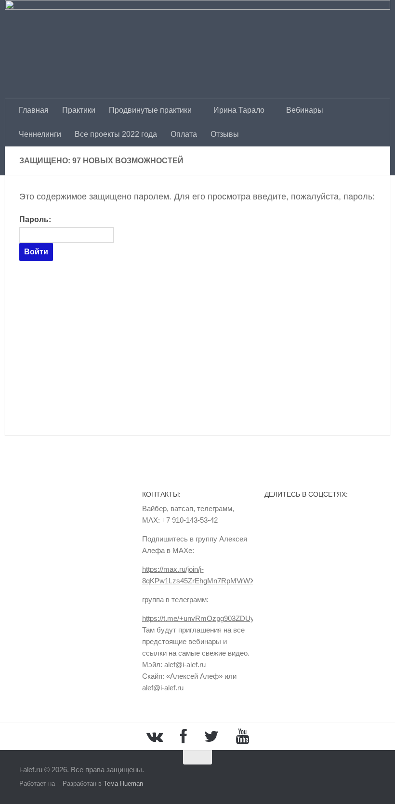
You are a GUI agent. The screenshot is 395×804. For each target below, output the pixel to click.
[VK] (154, 736)
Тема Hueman (123, 783)
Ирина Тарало (238, 110)
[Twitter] (211, 736)
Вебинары (304, 110)
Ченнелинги (40, 134)
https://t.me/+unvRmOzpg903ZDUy (198, 618)
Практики (78, 110)
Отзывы (225, 134)
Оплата (184, 134)
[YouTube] (242, 736)
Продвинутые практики (150, 110)
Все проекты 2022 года (116, 134)
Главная (34, 110)
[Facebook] (183, 736)
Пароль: (35, 219)
